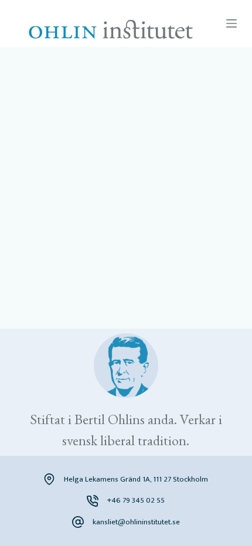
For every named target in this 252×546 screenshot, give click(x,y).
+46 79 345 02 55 (136, 500)
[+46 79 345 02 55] (92, 501)
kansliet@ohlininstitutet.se (136, 522)
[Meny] (231, 23)
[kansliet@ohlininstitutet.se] (78, 522)
